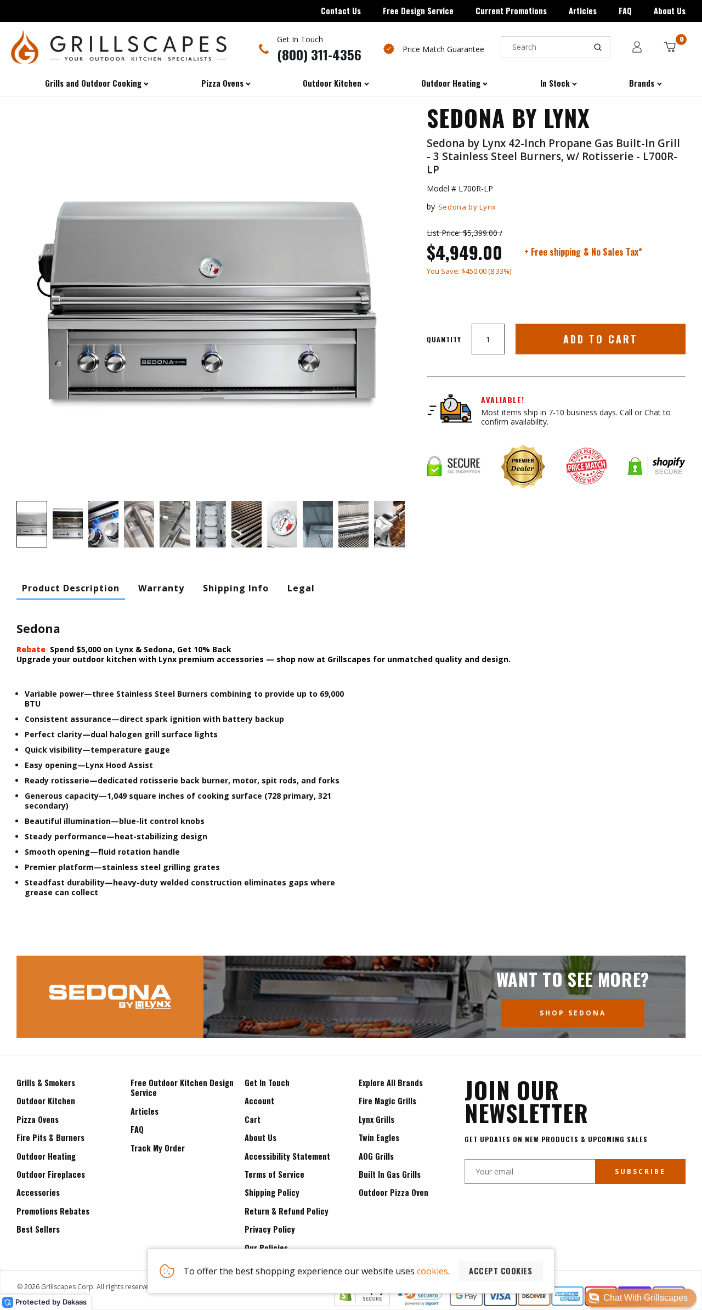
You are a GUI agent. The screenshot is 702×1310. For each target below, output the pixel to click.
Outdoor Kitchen (45, 1100)
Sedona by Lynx (467, 207)
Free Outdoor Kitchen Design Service (182, 1087)
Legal (301, 588)
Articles (583, 10)
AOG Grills (376, 1156)
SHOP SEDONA (573, 1013)
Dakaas (75, 1302)
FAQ (625, 10)
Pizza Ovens (37, 1119)
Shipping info (236, 588)
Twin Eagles (379, 1137)
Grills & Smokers (45, 1082)
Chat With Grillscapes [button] (645, 1297)
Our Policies (266, 1247)
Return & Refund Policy (287, 1211)
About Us (670, 10)
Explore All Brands (391, 1082)
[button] (641, 1298)
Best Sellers (38, 1229)
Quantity (444, 339)
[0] (670, 47)
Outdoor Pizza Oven (393, 1192)
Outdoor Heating (46, 1156)
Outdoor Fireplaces (50, 1174)
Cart (253, 1119)
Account (259, 1100)
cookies (432, 1271)
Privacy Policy (270, 1229)
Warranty (161, 588)
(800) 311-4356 (319, 54)
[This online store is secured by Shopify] (362, 1303)
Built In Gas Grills (390, 1174)
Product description (71, 588)
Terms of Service (274, 1174)
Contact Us (341, 10)
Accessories (38, 1192)
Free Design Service (418, 10)
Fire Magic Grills (387, 1100)
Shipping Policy (272, 1192)
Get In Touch (267, 1082)
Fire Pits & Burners (50, 1137)
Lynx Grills (376, 1119)
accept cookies (500, 1271)
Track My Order (158, 1148)
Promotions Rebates (52, 1211)
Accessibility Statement (287, 1156)
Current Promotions (511, 10)
